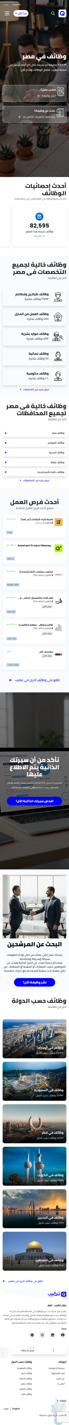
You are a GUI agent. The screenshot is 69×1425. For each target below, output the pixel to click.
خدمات (62, 1400)
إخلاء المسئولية (58, 1373)
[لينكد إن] (52, 1334)
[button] (53, 13)
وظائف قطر (27, 1394)
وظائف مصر (58, 433)
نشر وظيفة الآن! (35, 982)
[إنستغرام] (42, 1334)
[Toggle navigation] (7, 13)
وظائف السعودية (24, 1368)
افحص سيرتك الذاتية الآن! (34, 801)
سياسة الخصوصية (57, 1368)
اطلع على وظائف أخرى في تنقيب (37, 680)
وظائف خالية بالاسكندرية (51, 472)
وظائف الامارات (25, 1378)
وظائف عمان (26, 1383)
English (16, 4)
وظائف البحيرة (56, 452)
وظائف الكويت (25, 1388)
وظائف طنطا (57, 462)
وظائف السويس (56, 442)
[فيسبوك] (62, 1334)
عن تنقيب (60, 1378)
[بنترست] (32, 1334)
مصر (6, 4)
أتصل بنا (61, 1383)
